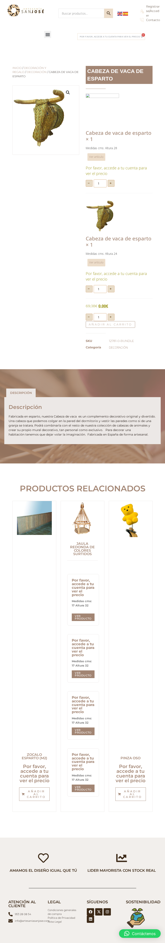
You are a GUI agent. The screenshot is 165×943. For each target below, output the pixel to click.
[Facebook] (90, 912)
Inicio (17, 68)
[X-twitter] (98, 912)
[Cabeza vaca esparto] (102, 110)
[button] (47, 34)
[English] (120, 13)
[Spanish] (125, 13)
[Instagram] (107, 912)
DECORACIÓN (37, 72)
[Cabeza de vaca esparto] (102, 215)
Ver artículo (96, 157)
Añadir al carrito (110, 324)
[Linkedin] (90, 919)
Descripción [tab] (21, 393)
